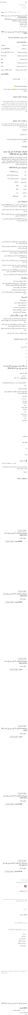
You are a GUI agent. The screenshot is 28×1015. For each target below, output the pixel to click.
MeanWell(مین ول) (5, 48)
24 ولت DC (3, 55)
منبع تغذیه (3, 45)
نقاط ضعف (24, 442)
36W (2, 62)
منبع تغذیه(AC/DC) (13, 12)
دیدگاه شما (24, 420)
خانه (19, 12)
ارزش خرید (24, 401)
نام (26, 448)
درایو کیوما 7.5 (23, 945)
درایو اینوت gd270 (22, 943)
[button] (22, 530)
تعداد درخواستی (23, 134)
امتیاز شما (24, 396)
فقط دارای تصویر (23, 373)
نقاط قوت (25, 436)
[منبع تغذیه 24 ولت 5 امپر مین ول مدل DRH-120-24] (14, 617)
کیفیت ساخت (24, 407)
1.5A (2, 66)
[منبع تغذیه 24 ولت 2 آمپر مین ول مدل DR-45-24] (14, 684)
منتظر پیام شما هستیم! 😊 (20, 86)
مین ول (2, 12)
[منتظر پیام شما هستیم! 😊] (25, 83)
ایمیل (26, 454)
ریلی (6, 12)
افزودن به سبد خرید (16, 78)
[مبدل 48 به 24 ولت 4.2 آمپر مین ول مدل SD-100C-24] (14, 819)
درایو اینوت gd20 (22, 941)
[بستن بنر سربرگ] (26, 976)
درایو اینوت (23, 936)
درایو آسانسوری (22, 938)
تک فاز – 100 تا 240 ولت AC (7, 52)
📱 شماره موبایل (23, 460)
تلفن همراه (24, 129)
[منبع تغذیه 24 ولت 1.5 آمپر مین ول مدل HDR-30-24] (14, 751)
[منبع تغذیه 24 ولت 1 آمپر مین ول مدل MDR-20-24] (14, 494)
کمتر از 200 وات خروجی (6, 69)
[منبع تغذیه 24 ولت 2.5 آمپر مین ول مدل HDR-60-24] (14, 556)
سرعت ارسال (24, 414)
